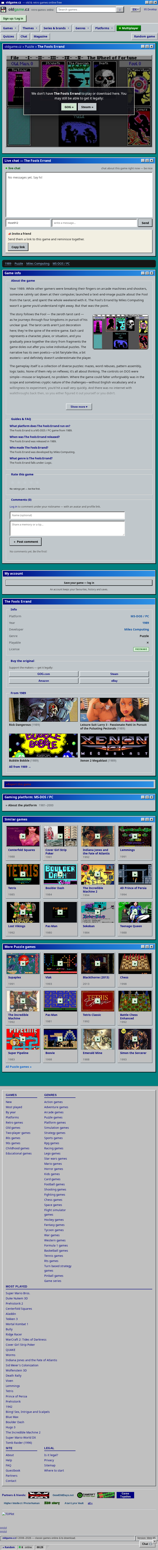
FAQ (8, 1465)
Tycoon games (54, 1230)
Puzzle (29, 47)
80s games (13, 1138)
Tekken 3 (12, 1319)
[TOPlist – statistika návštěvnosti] (11, 1518)
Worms (10, 1355)
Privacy (49, 1460)
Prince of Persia (16, 1396)
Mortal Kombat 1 (17, 1324)
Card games (52, 1179)
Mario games (53, 1164)
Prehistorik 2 (14, 1303)
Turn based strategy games (57, 1268)
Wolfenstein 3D (16, 1370)
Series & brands (55, 28)
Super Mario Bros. (18, 1293)
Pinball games (53, 1276)
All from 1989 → (20, 767)
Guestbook (13, 1470)
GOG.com (43, 674)
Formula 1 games (56, 1245)
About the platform (30, 805)
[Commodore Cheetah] (106, 1495)
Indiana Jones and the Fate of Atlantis (31, 1360)
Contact (11, 1481)
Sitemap (49, 1465)
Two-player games (18, 1133)
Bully (9, 1329)
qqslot (3, 1528)
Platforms (102, 28)
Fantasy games (54, 1225)
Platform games (55, 1122)
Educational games (19, 1153)
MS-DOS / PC (61, 263)
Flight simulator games (55, 1212)
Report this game (19, 784)
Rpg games (51, 1143)
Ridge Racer (14, 1334)
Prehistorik (13, 1401)
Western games (55, 1240)
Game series (52, 1281)
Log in (13, 506)
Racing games (53, 1148)
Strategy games (54, 1133)
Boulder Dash (15, 1422)
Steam (114, 674)
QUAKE (10, 1350)
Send (145, 223)
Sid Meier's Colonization (22, 1365)
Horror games (53, 1169)
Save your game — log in (79, 583)
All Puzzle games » (18, 1067)
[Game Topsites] (125, 1495)
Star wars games (55, 1158)
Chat (24, 36)
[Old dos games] (38, 1495)
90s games (13, 1143)
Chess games (53, 1200)
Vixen (9, 1381)
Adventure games (56, 1107)
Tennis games (53, 1256)
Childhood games (17, 1148)
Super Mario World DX (21, 1437)
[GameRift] (86, 1495)
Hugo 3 (10, 1427)
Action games (53, 1102)
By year (11, 1112)
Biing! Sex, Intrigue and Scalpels (28, 1412)
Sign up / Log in (13, 18)
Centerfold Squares (19, 1309)
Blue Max (12, 1417)
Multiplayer (130, 28)
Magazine (40, 36)
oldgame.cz (13, 47)
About (10, 1455)
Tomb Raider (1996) (19, 1443)
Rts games (51, 1261)
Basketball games (56, 1250)
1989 (8, 263)
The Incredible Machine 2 (23, 1432)
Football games (54, 1184)
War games (52, 1235)
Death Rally (13, 1375)
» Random (9, 1547)
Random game (144, 36)
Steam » (87, 107)
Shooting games (55, 1189)
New (9, 1102)
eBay (114, 680)
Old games (13, 1128)
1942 (9, 1407)
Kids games (52, 1174)
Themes (28, 28)
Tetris (9, 1391)
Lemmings (13, 1386)
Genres (80, 28)
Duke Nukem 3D (17, 1298)
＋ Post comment (25, 542)
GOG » (69, 107)
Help (9, 1460)
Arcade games (54, 1112)
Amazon (43, 680)
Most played (14, 1107)
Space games (53, 1205)
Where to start (54, 1470)
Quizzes (8, 36)
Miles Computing (37, 263)
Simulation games (56, 1128)
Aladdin (11, 1314)
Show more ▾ (79, 406)
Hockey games (54, 1220)
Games (8, 28)
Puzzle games (53, 1117)
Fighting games (54, 1194)
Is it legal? (51, 1455)
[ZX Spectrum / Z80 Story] (52, 1503)
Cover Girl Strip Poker (20, 1345)
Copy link (18, 247)
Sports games (53, 1138)
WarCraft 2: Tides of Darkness (26, 1339)
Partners (11, 1476)
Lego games (52, 1153)
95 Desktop (150, 9)
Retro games (14, 1122)
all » (90, 1503)
